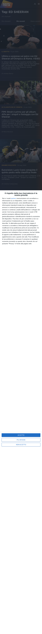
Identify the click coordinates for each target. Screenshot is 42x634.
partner (13, 198)
